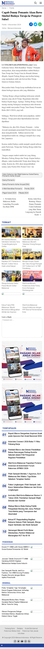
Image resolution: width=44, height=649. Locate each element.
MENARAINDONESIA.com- (21, 64)
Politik (12, 8)
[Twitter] (18, 641)
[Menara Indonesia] (8, 5)
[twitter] (35, 24)
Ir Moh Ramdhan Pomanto (12, 189)
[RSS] (29, 641)
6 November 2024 (14, 25)
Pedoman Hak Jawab (30, 631)
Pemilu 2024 (29, 189)
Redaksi (20, 628)
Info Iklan (21, 633)
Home (4, 8)
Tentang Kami (10, 628)
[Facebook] (15, 641)
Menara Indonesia (14, 28)
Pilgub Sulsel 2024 (9, 193)
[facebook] (31, 24)
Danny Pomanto (8, 180)
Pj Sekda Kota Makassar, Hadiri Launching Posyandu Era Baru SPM (11, 202)
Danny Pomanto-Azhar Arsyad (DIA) (15, 184)
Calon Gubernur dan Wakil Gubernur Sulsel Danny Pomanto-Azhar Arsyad (20, 175)
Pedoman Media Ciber (12, 631)
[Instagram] (25, 641)
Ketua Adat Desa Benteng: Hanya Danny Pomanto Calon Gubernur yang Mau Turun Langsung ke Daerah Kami (33, 206)
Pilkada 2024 (23, 193)
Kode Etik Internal (31, 628)
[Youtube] (22, 641)
